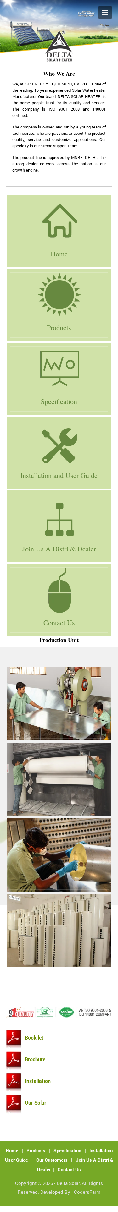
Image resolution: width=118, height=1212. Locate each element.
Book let (34, 1037)
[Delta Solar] (59, 60)
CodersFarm (87, 1192)
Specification (67, 1150)
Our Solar (35, 1102)
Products (35, 1150)
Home (12, 1150)
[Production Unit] (59, 703)
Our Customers (52, 1160)
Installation (38, 1081)
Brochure (35, 1059)
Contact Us (69, 1169)
